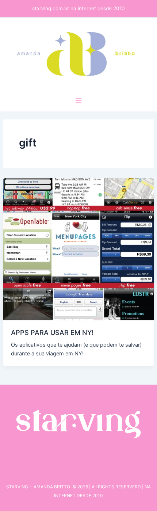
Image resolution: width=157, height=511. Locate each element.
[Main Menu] (78, 100)
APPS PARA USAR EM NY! (52, 332)
